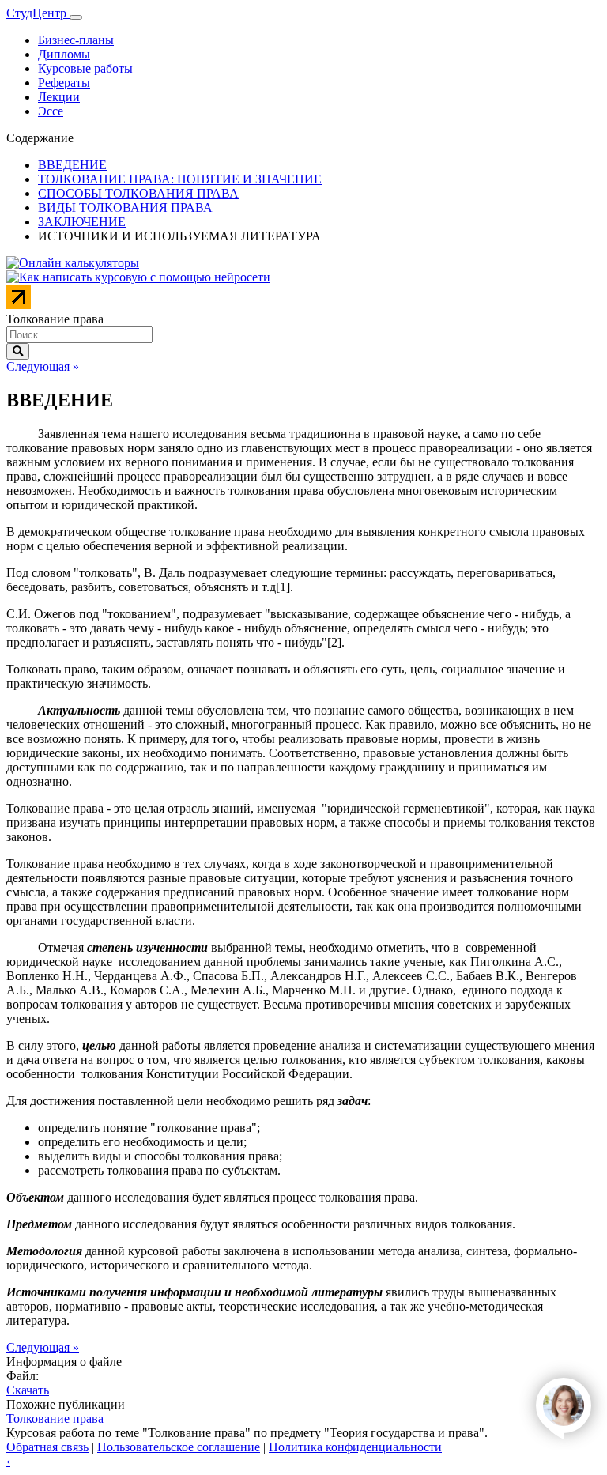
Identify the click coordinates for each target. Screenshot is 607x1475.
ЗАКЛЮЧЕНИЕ (82, 221)
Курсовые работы (85, 68)
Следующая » (42, 366)
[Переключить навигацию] (76, 17)
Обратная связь (47, 1447)
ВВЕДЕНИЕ (72, 165)
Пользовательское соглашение (178, 1447)
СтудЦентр (38, 13)
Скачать (27, 1390)
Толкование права (55, 1418)
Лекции (59, 97)
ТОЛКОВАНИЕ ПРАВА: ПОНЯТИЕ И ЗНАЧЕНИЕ (180, 179)
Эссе (50, 111)
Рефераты (64, 82)
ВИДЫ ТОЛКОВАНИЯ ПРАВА (125, 207)
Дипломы (64, 54)
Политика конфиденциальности (355, 1447)
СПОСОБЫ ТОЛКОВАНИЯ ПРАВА (138, 193)
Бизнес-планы (76, 40)
